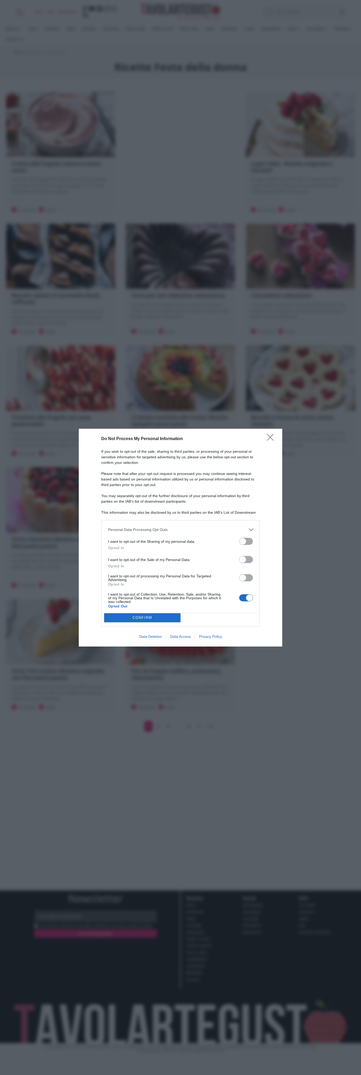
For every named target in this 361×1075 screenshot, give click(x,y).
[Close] (272, 439)
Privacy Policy (210, 636)
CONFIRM (142, 618)
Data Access (180, 636)
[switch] (246, 541)
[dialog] (180, 538)
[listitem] (180, 529)
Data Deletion (150, 636)
